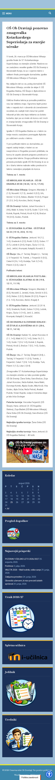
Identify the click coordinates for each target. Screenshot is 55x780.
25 (11, 502)
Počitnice (9, 566)
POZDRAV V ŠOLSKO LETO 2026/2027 (22, 559)
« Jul (7, 508)
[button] (7, 13)
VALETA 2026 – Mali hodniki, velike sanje (23, 570)
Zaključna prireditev (14, 577)
